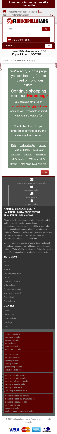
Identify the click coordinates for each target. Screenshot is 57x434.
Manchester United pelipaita (24, 235)
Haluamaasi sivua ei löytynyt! (23, 60)
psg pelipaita (10, 343)
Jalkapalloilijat (27, 145)
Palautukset (9, 297)
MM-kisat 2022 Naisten (33, 163)
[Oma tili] (51, 15)
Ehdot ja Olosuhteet (12, 289)
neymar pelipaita (12, 361)
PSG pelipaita (18, 238)
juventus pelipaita (12, 337)
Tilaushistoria (10, 314)
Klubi (13, 145)
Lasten (42, 145)
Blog (6, 326)
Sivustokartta (9, 301)
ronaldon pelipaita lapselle (16, 381)
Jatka (44, 172)
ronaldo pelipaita (12, 354)
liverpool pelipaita (12, 334)
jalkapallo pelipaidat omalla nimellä (20, 399)
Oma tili (7, 310)
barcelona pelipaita (13, 349)
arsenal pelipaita (12, 346)
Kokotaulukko (10, 285)
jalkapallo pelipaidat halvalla (17, 396)
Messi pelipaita (11, 364)
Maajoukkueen (22, 150)
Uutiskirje (8, 322)
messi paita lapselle (13, 387)
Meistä (7, 269)
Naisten (28, 154)
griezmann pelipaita (13, 367)
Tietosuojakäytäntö (12, 273)
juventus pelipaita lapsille (16, 390)
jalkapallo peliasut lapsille (16, 402)
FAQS (6, 261)
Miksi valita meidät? (12, 293)
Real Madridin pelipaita (32, 232)
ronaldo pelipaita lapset (15, 375)
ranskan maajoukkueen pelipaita (19, 411)
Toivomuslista (10, 318)
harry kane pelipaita (13, 370)
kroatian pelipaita (12, 405)
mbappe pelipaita (12, 357)
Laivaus (7, 265)
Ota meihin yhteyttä (12, 281)
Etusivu (6, 60)
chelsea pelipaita (12, 340)
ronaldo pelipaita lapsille (15, 378)
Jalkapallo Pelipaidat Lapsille (40, 249)
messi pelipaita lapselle (15, 384)
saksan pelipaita (12, 408)
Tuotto (6, 277)
